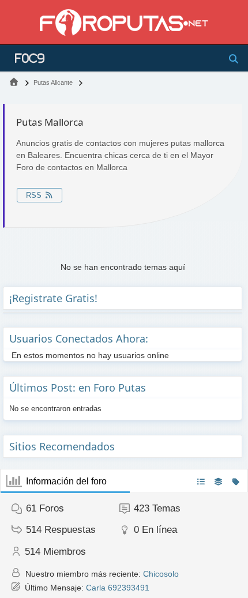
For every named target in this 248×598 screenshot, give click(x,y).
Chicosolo (161, 573)
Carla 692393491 (117, 587)
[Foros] (14, 82)
